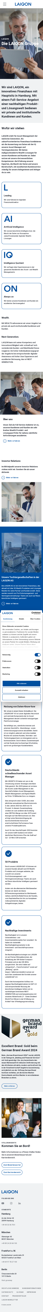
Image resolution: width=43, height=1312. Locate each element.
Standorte (6, 1210)
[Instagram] (11, 1203)
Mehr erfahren (14, 441)
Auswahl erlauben (21, 690)
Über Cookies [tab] (35, 619)
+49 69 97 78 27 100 (9, 1262)
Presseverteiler (19, 1296)
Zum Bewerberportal (12, 1165)
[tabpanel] (21, 43)
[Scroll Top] (37, 1307)
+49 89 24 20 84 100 (9, 1243)
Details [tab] (21, 619)
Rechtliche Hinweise (10, 1288)
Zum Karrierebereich (12, 1172)
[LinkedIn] (19, 1203)
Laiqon (5, 39)
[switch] (38, 661)
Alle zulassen (21, 683)
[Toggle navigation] (3, 4)
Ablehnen (21, 697)
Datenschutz (7, 1292)
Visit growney (7, 1280)
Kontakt (5, 1296)
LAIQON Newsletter (10, 1300)
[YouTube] (3, 1203)
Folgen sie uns (8, 1198)
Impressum (31, 1292)
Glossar (20, 1292)
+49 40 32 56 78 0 (8, 1225)
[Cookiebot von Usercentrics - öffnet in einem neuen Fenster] (31, 613)
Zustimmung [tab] (7, 619)
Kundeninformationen (31, 1288)
